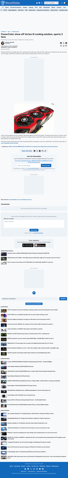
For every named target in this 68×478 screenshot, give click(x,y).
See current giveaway (34, 241)
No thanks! (34, 249)
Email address (26, 243)
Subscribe (42, 246)
